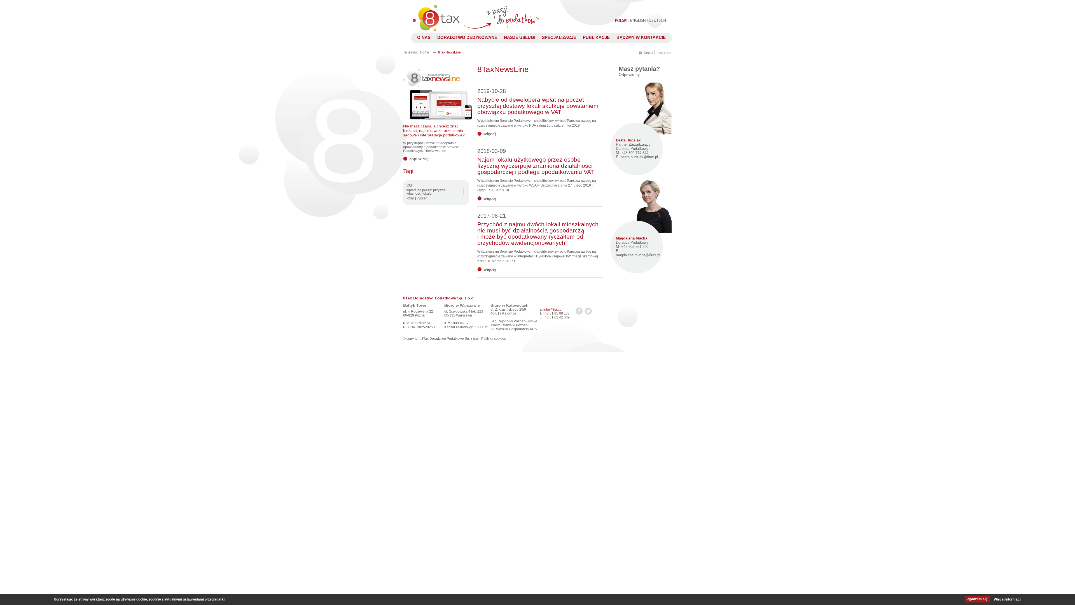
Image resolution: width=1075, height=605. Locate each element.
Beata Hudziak (628, 140)
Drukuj (648, 52)
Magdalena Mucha (631, 238)
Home (424, 52)
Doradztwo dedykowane (467, 37)
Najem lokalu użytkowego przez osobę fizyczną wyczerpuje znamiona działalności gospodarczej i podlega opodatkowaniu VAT (535, 161)
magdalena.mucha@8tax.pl (638, 255)
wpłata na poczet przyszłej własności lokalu (426, 192)
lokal (410, 198)
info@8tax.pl (552, 309)
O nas (424, 37)
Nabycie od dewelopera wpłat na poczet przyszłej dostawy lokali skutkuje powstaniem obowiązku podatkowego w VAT (538, 101)
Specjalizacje (559, 37)
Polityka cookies (493, 339)
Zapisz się (419, 158)
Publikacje (596, 37)
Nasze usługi (519, 37)
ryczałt (422, 198)
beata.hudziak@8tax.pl (639, 157)
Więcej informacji (1007, 599)
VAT (409, 185)
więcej (489, 133)
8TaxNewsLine (449, 52)
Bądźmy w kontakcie (641, 37)
